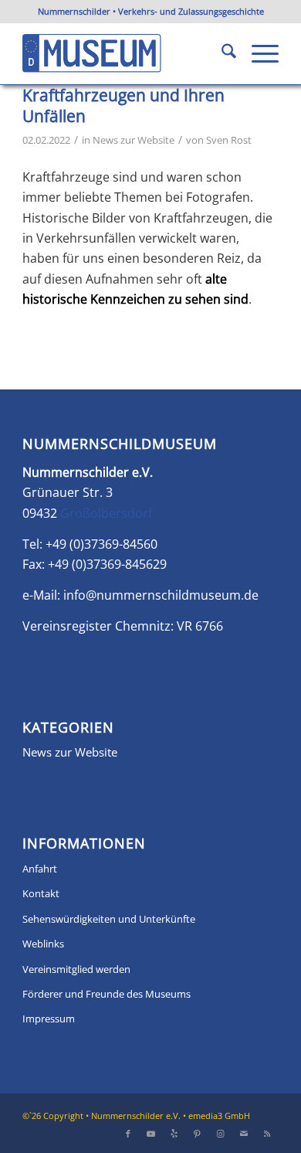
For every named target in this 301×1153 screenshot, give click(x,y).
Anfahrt (39, 869)
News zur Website (133, 140)
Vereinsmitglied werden (76, 969)
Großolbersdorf (106, 513)
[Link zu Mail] (243, 1133)
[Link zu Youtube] (151, 1133)
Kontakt (40, 893)
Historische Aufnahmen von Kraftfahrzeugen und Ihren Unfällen (126, 95)
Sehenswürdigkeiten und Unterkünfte (108, 919)
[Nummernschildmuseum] (124, 53)
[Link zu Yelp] (174, 1133)
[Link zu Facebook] (128, 1133)
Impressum (48, 1018)
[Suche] (221, 53)
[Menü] (257, 53)
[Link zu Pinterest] (197, 1133)
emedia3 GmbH (219, 1115)
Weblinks (43, 944)
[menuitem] (221, 53)
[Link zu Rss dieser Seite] (267, 1133)
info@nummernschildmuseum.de (161, 595)
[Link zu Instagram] (220, 1133)
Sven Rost (229, 140)
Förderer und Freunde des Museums (106, 994)
